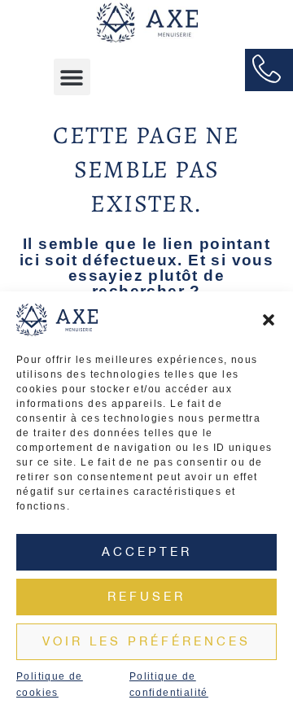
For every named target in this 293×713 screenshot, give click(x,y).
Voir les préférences (146, 641)
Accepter (147, 551)
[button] (268, 320)
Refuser (146, 596)
